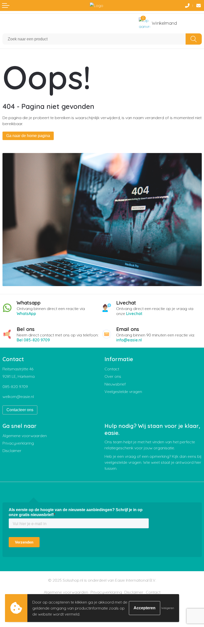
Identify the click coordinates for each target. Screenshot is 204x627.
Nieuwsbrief (115, 384)
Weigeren (167, 608)
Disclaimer (11, 450)
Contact (111, 368)
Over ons (112, 376)
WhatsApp (26, 313)
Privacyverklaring (18, 443)
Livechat (134, 313)
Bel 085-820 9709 (33, 339)
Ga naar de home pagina (28, 136)
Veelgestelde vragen (123, 391)
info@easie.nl (129, 339)
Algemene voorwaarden (24, 435)
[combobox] (94, 39)
